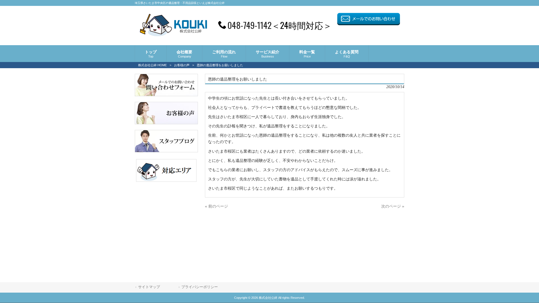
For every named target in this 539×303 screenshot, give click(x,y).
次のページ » (392, 206)
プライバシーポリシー (199, 287)
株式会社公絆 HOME (152, 65)
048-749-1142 (249, 25)
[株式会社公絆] (173, 34)
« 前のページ (216, 206)
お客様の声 (181, 65)
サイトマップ (149, 287)
